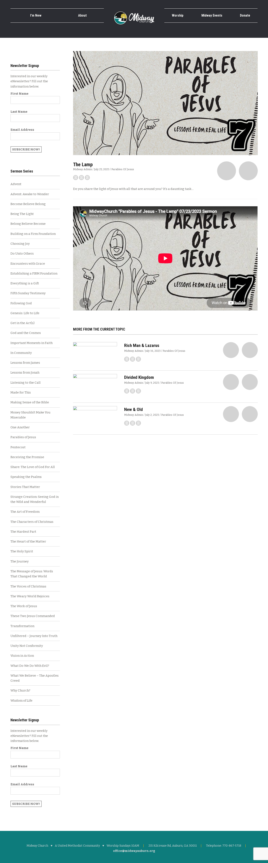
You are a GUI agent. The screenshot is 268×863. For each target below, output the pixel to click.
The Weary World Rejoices (29, 596)
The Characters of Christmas (31, 522)
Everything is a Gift (24, 283)
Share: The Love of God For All (32, 467)
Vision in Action (22, 656)
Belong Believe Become (28, 224)
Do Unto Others (22, 253)
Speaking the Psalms (26, 477)
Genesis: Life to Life (24, 313)
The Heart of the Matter (28, 541)
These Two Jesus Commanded (32, 616)
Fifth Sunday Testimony (28, 293)
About (82, 15)
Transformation (22, 626)
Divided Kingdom (139, 377)
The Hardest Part (23, 531)
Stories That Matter (25, 487)
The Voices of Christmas (28, 586)
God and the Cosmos (25, 333)
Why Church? (20, 690)
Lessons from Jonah (24, 372)
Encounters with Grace (27, 263)
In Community (21, 353)
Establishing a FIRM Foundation (33, 273)
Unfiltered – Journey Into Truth (33, 636)
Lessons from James (25, 363)
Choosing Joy (20, 244)
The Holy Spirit (21, 551)
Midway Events (211, 15)
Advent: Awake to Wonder (29, 194)
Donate (245, 15)
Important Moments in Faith (31, 343)
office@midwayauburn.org (134, 851)
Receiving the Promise (27, 457)
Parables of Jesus (122, 169)
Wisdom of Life (21, 700)
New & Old (133, 409)
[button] (226, 170)
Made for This (20, 392)
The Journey (19, 561)
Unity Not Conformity (26, 646)
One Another (20, 427)
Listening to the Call (25, 382)
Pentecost (18, 447)
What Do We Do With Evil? (29, 666)
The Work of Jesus (23, 606)
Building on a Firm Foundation (33, 234)
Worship (177, 15)
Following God (21, 303)
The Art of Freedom (25, 512)
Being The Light (22, 214)
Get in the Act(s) (22, 323)
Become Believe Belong (28, 204)
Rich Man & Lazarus (141, 345)
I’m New (35, 15)
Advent (15, 184)
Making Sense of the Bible (29, 402)
